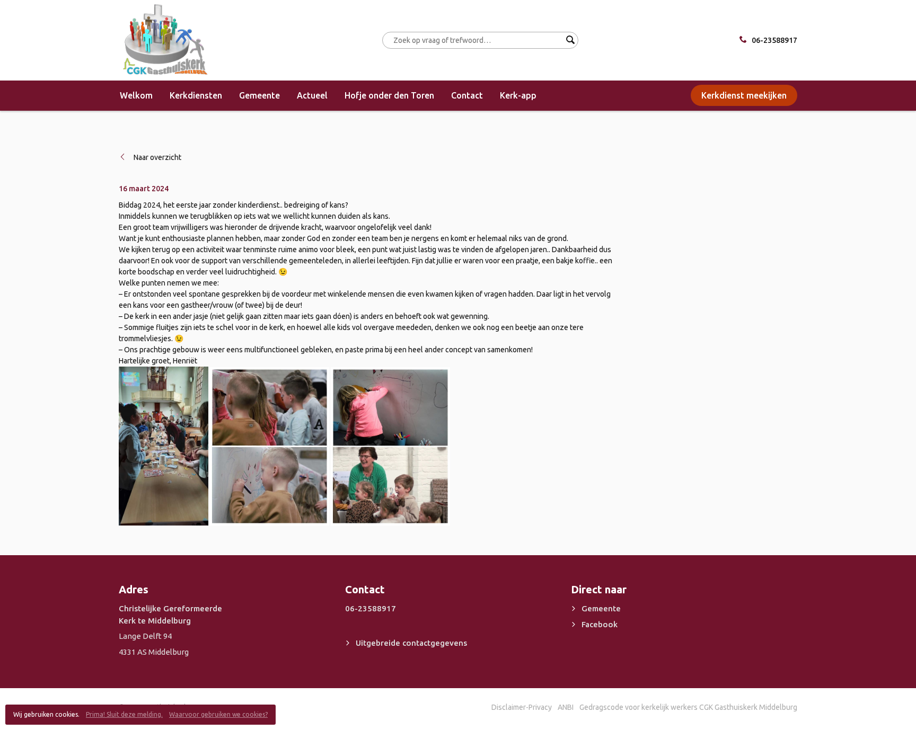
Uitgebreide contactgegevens (411, 642)
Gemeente (259, 95)
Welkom (136, 95)
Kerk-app (518, 95)
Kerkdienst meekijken (744, 95)
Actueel (312, 95)
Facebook (600, 624)
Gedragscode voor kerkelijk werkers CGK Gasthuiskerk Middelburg (688, 707)
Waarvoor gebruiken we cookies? (218, 714)
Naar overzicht (157, 157)
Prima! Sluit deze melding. (124, 714)
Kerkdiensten (196, 95)
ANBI (566, 707)
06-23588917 (774, 40)
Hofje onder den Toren (389, 95)
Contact (467, 95)
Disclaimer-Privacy (521, 707)
